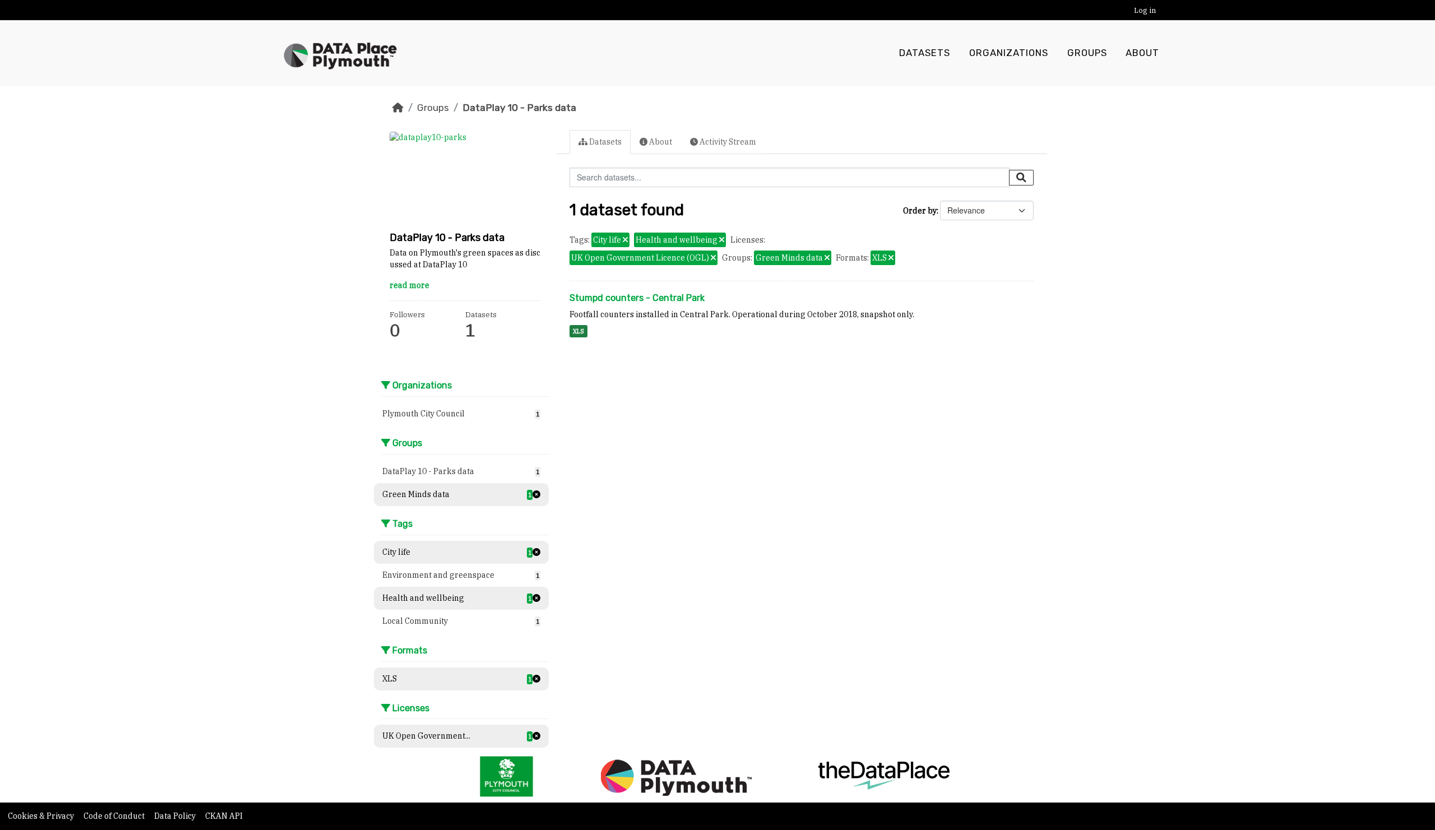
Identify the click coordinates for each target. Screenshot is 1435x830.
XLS (578, 331)
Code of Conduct (115, 816)
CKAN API (224, 816)
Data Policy (175, 816)
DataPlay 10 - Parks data (519, 107)
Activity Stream (727, 142)
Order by (920, 211)
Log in (1145, 10)
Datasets (924, 53)
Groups (1087, 53)
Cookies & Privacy (42, 816)
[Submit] (1021, 178)
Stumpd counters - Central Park (637, 298)
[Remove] (625, 240)
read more (409, 285)
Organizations (1008, 53)
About (1142, 53)
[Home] (398, 107)
